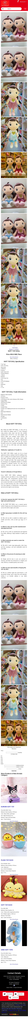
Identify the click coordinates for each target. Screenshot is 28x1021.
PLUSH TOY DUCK (7, 860)
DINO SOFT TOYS (7, 950)
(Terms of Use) (20, 1005)
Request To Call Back (14, 349)
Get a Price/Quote (14, 357)
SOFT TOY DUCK (6, 905)
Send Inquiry (15, 347)
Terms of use (13, 1010)
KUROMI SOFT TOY (7, 807)
